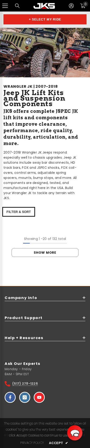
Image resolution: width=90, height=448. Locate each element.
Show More (45, 252)
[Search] (17, 6)
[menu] (5, 6)
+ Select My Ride (45, 19)
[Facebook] (10, 397)
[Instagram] (24, 397)
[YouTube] (39, 397)
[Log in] (71, 6)
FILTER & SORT (18, 212)
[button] (74, 432)
